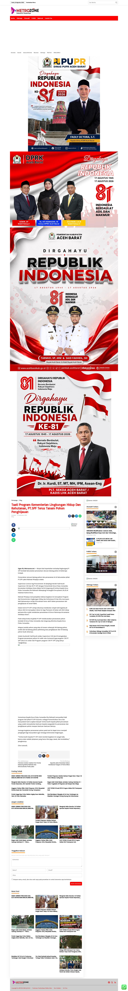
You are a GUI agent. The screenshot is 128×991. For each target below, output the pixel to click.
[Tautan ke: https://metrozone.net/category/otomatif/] (115, 507)
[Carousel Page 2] (99, 570)
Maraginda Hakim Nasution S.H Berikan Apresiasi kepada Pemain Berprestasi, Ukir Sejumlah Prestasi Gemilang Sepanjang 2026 (27, 783)
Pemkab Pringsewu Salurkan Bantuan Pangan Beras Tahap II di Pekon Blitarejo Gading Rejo (65, 776)
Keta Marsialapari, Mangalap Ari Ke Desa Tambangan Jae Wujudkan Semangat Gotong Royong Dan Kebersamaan (63, 795)
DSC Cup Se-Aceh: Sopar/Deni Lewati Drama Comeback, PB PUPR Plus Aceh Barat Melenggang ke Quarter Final (102, 615)
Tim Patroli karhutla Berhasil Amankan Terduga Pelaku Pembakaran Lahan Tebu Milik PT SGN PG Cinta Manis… (47, 957)
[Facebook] (40, 755)
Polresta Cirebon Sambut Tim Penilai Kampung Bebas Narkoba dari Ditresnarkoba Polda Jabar (29, 763)
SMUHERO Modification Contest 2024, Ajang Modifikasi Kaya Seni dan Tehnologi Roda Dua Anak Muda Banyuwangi (101, 532)
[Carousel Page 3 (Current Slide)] (101, 570)
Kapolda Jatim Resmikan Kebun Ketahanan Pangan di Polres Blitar (59, 762)
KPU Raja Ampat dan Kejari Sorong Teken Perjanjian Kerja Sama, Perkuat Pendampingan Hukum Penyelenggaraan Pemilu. (101, 565)
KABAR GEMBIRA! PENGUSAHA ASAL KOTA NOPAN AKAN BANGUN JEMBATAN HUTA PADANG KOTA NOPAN (27, 776)
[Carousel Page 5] (106, 570)
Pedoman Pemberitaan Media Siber (42, 988)
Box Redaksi (57, 988)
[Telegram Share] (76, 516)
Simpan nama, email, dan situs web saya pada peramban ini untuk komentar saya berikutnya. (42, 879)
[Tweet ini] (73, 516)
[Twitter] (43, 755)
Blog (13, 516)
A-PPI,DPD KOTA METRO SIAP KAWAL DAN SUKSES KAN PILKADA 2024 (105, 539)
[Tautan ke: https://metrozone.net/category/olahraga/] (115, 585)
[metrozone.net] (25, 10)
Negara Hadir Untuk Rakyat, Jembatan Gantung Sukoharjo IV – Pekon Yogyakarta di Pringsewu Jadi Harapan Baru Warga (65, 783)
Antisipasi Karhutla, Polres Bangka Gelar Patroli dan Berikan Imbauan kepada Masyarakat (70, 971)
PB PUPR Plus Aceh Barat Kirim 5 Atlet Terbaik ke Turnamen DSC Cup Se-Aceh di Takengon (103, 620)
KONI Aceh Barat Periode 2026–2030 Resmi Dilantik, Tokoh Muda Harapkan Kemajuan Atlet (102, 609)
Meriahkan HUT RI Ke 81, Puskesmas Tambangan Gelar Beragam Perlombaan (22, 957)
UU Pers (65, 988)
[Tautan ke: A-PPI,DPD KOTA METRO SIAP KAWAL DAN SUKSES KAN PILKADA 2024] (90, 542)
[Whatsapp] (80, 516)
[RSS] (47, 755)
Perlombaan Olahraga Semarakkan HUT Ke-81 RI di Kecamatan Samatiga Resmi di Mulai (103, 632)
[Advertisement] (64, 35)
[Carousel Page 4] (104, 570)
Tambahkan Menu (31, 2)
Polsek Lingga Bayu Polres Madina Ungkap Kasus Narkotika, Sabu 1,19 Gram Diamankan (28, 795)
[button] (116, 2)
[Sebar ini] (69, 516)
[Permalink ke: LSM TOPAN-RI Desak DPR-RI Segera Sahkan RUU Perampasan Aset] (71, 832)
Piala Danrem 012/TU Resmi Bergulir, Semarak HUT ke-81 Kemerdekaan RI (102, 626)
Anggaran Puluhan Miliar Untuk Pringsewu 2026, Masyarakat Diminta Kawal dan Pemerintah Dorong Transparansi (28, 789)
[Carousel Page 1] (97, 570)
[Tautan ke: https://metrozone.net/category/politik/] (115, 552)
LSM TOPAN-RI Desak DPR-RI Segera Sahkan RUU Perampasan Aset (65, 789)
